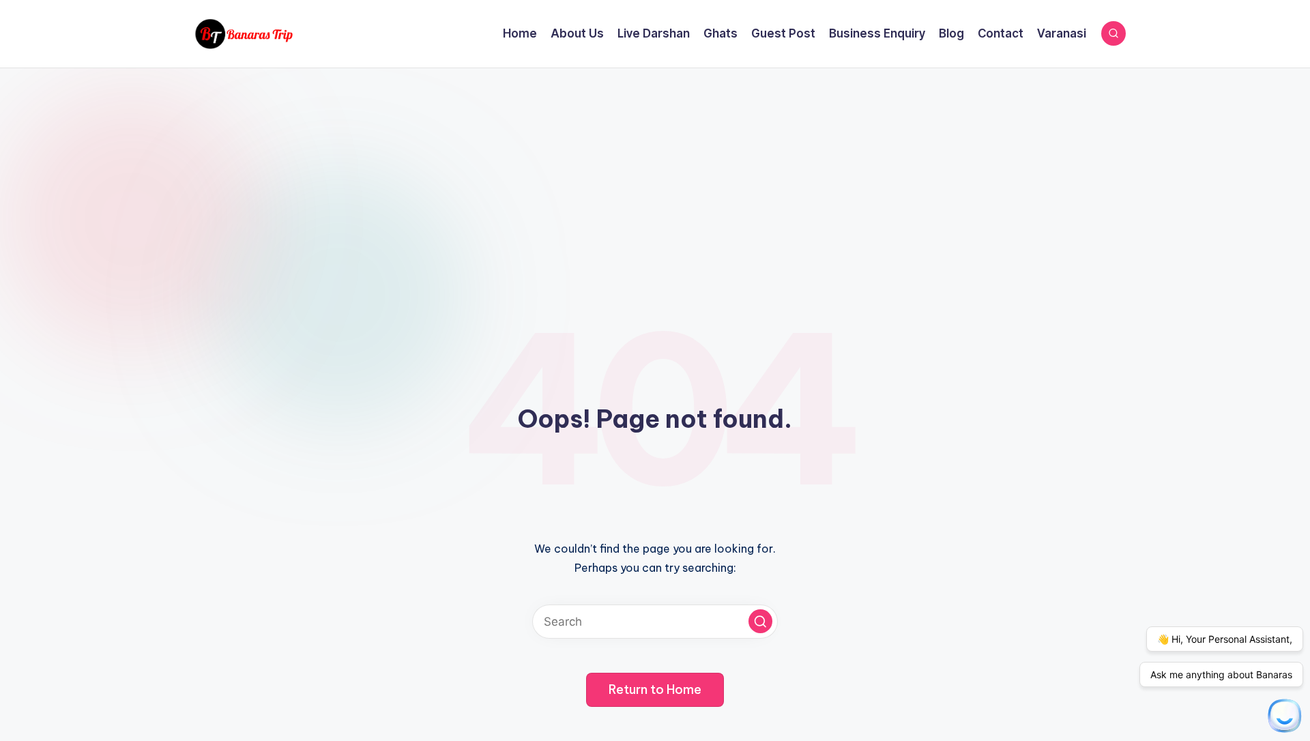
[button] (760, 621)
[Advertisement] (655, 170)
